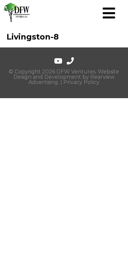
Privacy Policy (81, 82)
